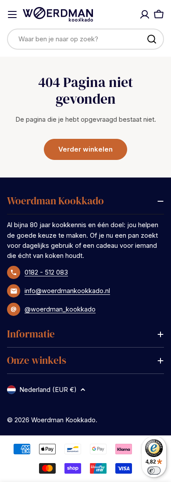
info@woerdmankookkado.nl (67, 290)
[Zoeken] (151, 39)
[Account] (144, 14)
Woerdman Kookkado (63, 420)
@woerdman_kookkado (60, 309)
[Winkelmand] (158, 14)
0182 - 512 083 (46, 272)
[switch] (154, 470)
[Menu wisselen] (12, 14)
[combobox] (85, 39)
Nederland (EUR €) (48, 389)
